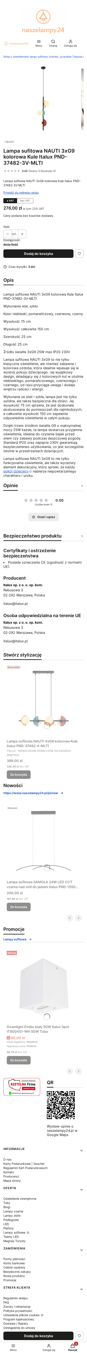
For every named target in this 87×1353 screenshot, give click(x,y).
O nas (7, 1159)
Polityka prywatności (17, 1311)
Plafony (8, 1228)
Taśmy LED (11, 1236)
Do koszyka (18, 774)
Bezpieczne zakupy (17, 1271)
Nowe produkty (14, 1276)
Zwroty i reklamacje (16, 1306)
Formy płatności (14, 1259)
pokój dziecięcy (16, 471)
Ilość (6, 226)
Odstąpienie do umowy (19, 1328)
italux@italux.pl (15, 603)
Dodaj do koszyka (38, 254)
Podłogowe (11, 1220)
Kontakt (8, 1172)
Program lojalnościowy (18, 1319)
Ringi (6, 1207)
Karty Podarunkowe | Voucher (24, 1163)
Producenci (11, 1176)
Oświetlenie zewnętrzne (19, 1198)
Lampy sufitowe (14, 939)
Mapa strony (12, 1180)
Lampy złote (11, 1215)
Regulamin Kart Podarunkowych (25, 1168)
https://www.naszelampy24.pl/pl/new (30, 793)
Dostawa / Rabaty (15, 1323)
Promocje (9, 1280)
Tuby (6, 1203)
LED (6, 1224)
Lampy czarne (13, 1211)
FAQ (6, 1302)
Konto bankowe (14, 1263)
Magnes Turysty (14, 1241)
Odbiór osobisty (14, 1267)
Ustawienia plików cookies (21, 1315)
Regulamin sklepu (15, 1298)
